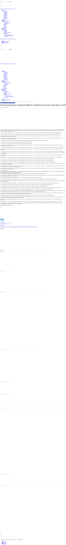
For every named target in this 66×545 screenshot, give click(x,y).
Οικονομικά (5, 15)
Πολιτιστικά (5, 17)
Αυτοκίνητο (5, 91)
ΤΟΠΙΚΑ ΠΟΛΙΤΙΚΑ (12, 102)
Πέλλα (5, 25)
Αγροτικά (5, 11)
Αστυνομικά (5, 72)
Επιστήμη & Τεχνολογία (7, 32)
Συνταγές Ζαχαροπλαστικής (10, 35)
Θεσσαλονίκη (6, 23)
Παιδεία (5, 76)
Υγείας (5, 19)
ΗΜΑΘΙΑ (7, 102)
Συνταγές (5, 34)
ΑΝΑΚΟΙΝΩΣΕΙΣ (3, 102)
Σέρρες (5, 26)
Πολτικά (5, 16)
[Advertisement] (33, 56)
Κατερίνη (5, 24)
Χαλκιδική (5, 27)
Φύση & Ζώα (6, 36)
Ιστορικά (5, 13)
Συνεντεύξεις (6, 18)
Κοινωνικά (5, 14)
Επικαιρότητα (6, 12)
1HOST (21, 539)
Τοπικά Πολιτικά (8, 22)
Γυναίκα (5, 31)
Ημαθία (5, 21)
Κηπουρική (5, 33)
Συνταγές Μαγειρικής (9, 95)
